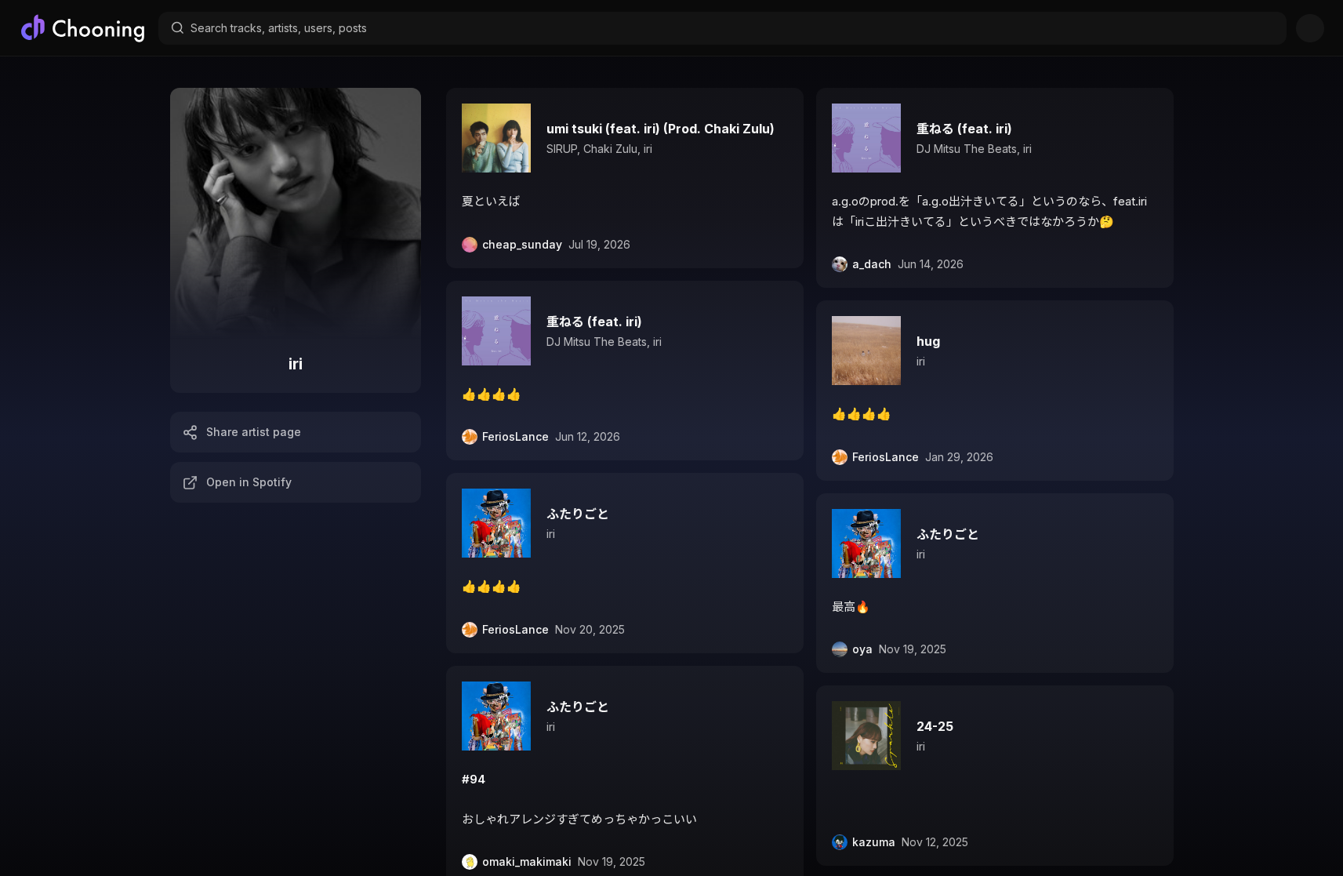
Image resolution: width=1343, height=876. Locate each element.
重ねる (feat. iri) (594, 321)
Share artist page (253, 431)
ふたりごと (577, 514)
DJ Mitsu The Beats (596, 341)
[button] (625, 178)
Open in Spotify (249, 482)
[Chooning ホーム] (82, 28)
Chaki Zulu (610, 148)
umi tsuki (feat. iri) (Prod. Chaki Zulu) (660, 128)
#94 (473, 779)
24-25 (935, 726)
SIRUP (561, 148)
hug (928, 341)
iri (648, 148)
